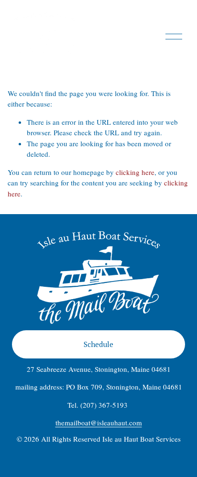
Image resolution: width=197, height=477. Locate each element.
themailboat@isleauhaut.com (98, 422)
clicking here (135, 172)
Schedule (98, 344)
